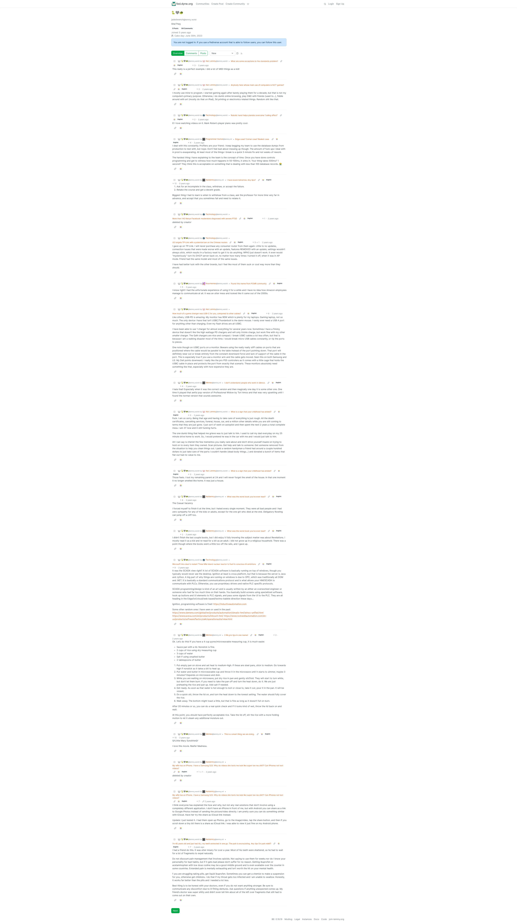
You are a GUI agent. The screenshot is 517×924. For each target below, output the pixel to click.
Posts (203, 53)
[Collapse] (174, 61)
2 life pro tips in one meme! (236, 635)
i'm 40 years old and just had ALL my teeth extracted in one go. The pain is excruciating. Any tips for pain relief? (221, 843)
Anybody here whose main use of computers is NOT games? (257, 85)
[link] (174, 65)
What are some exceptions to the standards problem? (254, 61)
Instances (307, 919)
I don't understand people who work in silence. (244, 383)
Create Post (217, 3)
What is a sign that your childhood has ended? (251, 412)
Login (331, 3)
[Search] (325, 3)
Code (324, 919)
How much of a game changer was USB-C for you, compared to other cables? (206, 313)
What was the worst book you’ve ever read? (246, 496)
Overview (178, 53)
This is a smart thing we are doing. (239, 734)
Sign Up (340, 3)
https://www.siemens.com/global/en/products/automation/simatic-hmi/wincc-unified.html (217, 612)
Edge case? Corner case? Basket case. (252, 139)
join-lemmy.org (336, 919)
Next (175, 910)
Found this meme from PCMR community (249, 283)
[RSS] (241, 53)
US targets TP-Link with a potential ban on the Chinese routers (199, 242)
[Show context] (281, 61)
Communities (202, 3)
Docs (316, 919)
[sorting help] (237, 53)
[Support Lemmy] (248, 3)
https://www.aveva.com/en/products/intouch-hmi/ (197, 616)
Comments (191, 53)
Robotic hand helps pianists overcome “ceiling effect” (254, 115)
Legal (297, 919)
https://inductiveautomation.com (230, 604)
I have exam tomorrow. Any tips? (241, 180)
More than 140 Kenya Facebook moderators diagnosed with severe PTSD (204, 218)
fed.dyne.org (184, 3)
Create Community (235, 3)
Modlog (288, 919)
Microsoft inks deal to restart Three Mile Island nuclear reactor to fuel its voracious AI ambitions (214, 564)
